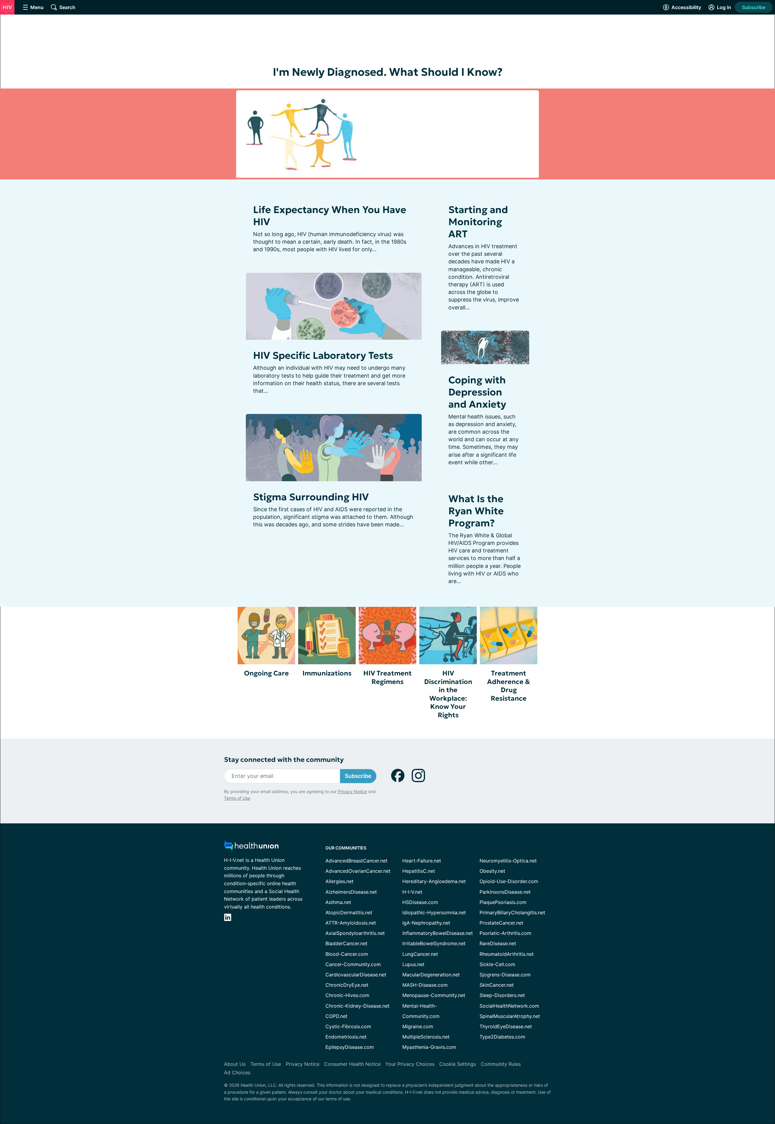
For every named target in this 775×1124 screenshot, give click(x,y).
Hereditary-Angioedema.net (434, 881)
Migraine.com (417, 1026)
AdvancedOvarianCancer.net (358, 871)
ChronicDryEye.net (346, 985)
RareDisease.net (498, 943)
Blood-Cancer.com (346, 954)
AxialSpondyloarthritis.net (355, 933)
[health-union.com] (251, 847)
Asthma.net (338, 902)
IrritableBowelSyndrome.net (434, 943)
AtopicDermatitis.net (348, 912)
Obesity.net (492, 871)
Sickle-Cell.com (497, 964)
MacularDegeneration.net (431, 975)
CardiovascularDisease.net (355, 975)
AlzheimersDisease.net (351, 892)
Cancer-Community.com (353, 964)
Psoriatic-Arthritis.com (505, 933)
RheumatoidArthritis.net (507, 954)
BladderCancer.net (346, 943)
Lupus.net (413, 964)
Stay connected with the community (284, 759)
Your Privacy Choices (409, 1064)
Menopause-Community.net (433, 995)
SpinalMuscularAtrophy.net (510, 1016)
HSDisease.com (420, 902)
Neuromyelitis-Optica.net (508, 861)
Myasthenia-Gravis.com (429, 1047)
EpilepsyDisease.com (349, 1047)
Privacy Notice (352, 791)
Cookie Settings (457, 1064)
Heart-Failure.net (421, 861)
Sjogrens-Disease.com (505, 975)
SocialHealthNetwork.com (509, 1006)
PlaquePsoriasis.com (503, 902)
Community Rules (501, 1064)
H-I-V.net (412, 892)
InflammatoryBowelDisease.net (437, 933)
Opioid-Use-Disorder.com (509, 881)
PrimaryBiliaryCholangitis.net (512, 912)
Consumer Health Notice (352, 1064)
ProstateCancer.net (501, 923)
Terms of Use (237, 798)
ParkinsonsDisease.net (505, 892)
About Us (235, 1064)
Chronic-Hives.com (347, 995)
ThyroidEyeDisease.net (506, 1026)
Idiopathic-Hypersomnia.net (434, 912)
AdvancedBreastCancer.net (356, 861)
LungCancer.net (420, 954)
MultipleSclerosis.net (426, 1037)
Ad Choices (237, 1072)
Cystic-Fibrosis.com (348, 1026)
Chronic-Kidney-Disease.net (357, 1006)
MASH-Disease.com (425, 985)
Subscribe (753, 7)
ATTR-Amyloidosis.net (350, 923)
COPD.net (336, 1016)
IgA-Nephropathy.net (426, 923)
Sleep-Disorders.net (502, 995)
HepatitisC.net (418, 871)
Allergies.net (339, 881)
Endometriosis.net (346, 1037)
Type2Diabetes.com (502, 1037)
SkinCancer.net (497, 985)
